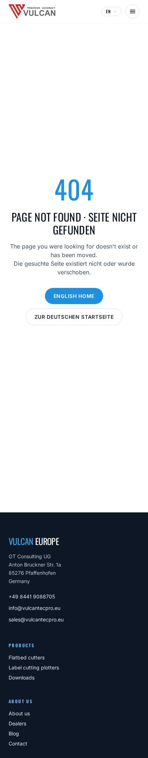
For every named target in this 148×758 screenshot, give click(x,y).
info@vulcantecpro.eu (34, 608)
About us (19, 713)
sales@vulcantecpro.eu (36, 619)
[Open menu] (132, 11)
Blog (14, 733)
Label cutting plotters (34, 667)
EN (108, 11)
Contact (18, 743)
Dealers (17, 723)
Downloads (21, 677)
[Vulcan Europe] (32, 11)
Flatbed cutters (27, 657)
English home (74, 296)
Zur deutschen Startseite (74, 317)
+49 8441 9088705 (32, 596)
